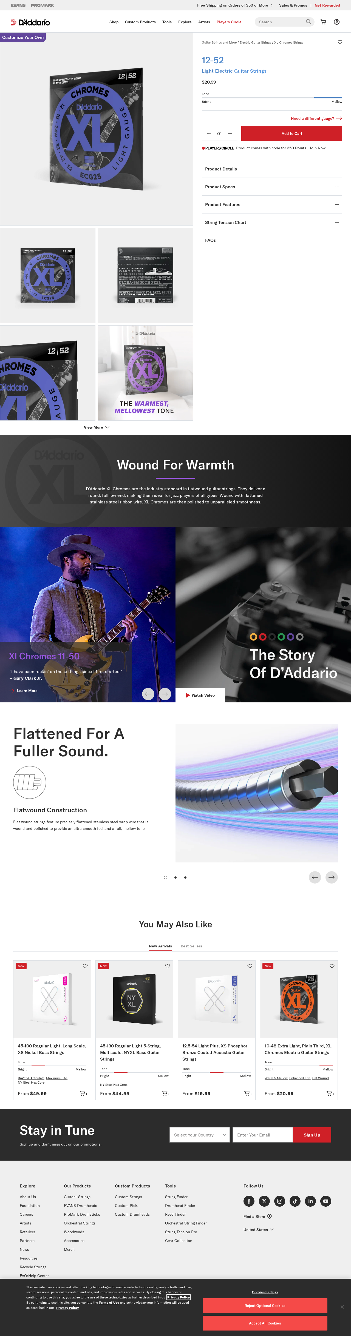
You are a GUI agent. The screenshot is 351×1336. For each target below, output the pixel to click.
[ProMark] (43, 5)
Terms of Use (109, 1302)
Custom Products (140, 21)
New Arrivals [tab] (160, 946)
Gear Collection (178, 1240)
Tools (167, 21)
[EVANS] (18, 5)
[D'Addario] (30, 22)
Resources (29, 1258)
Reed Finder (175, 1214)
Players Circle (229, 21)
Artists (204, 21)
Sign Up (312, 1134)
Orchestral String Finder (186, 1223)
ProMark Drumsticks (82, 1214)
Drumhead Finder (180, 1205)
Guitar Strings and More (219, 42)
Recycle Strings (33, 1266)
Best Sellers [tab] (191, 946)
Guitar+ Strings (77, 1196)
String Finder (176, 1196)
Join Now (317, 148)
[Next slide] (165, 694)
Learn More (27, 690)
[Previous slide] (148, 694)
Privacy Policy (178, 1297)
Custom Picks (127, 1205)
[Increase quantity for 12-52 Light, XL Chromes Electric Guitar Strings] (230, 133)
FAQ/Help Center (34, 1275)
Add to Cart (292, 133)
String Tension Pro (181, 1231)
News (24, 1249)
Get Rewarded (327, 5)
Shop (113, 21)
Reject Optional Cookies (265, 1305)
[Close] (342, 1307)
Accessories (74, 1240)
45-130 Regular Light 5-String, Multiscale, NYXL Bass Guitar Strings (130, 1052)
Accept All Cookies (265, 1323)
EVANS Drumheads (80, 1205)
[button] (340, 42)
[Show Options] (224, 1134)
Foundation (30, 1205)
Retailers (27, 1231)
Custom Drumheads (132, 1214)
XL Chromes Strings (288, 42)
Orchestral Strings (79, 1223)
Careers (26, 1214)
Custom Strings (128, 1196)
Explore (185, 21)
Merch (69, 1249)
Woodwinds (74, 1231)
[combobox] (198, 1134)
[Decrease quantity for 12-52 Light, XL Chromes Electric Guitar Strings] (208, 133)
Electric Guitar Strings (255, 42)
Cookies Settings (265, 1292)
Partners (27, 1240)
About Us (28, 1196)
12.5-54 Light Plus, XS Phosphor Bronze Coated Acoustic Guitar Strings (214, 1052)
